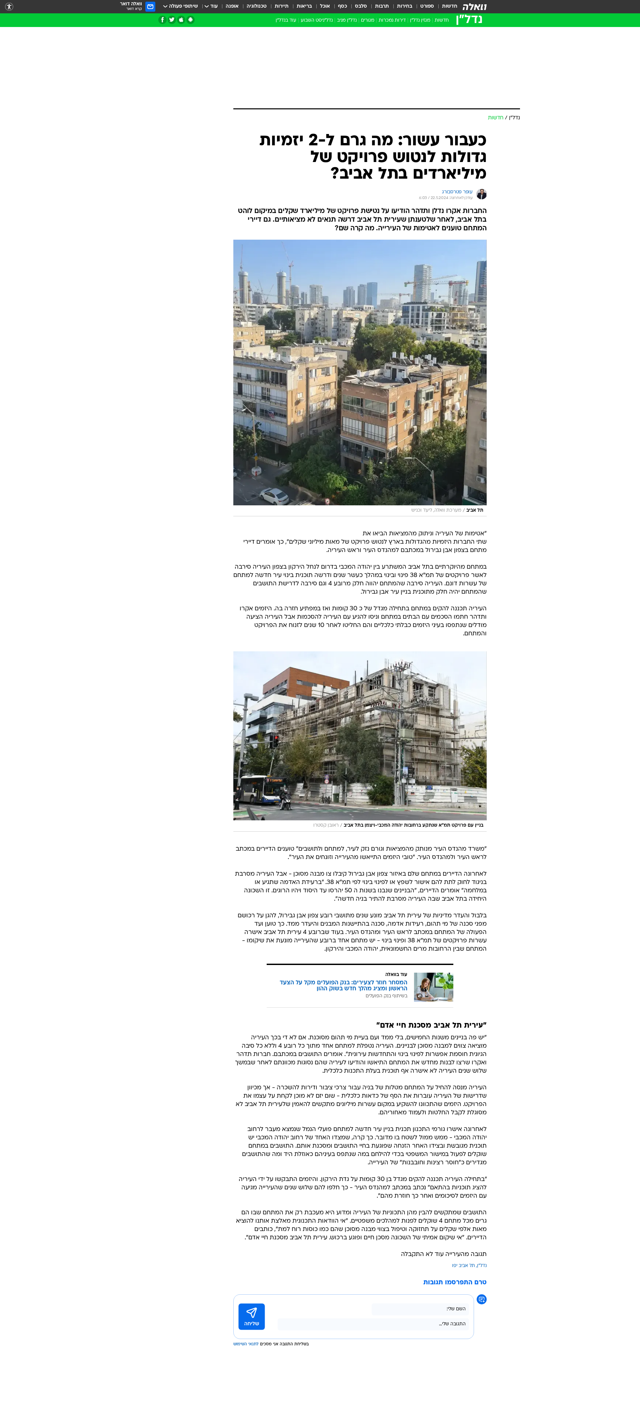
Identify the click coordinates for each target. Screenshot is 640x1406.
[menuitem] (445, 6)
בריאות (304, 6)
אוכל (325, 6)
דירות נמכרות (392, 20)
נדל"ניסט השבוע (317, 20)
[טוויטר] (172, 20)
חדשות (449, 6)
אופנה (232, 6)
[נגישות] (9, 7)
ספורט (427, 6)
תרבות (382, 6)
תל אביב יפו (463, 1266)
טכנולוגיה (257, 6)
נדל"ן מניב (347, 20)
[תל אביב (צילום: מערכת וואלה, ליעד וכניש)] (360, 378)
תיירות (282, 6)
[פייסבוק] (162, 20)
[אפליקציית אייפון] (181, 20)
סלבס (361, 6)
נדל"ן (482, 1266)
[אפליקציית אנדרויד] (190, 20)
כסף (342, 6)
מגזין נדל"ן (420, 20)
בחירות (404, 6)
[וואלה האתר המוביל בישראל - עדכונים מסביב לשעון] (475, 6)
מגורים (367, 20)
